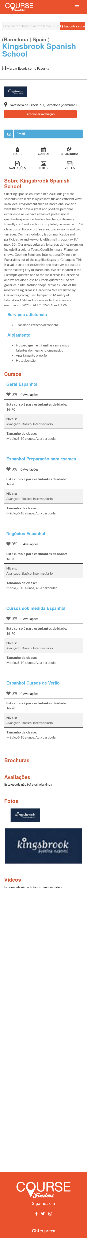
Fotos (43, 168)
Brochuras (70, 154)
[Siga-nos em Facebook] (36, 1213)
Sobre (17, 154)
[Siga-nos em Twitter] (43, 1213)
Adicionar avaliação (40, 114)
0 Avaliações (29, 394)
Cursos (43, 154)
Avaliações (17, 168)
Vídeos (70, 168)
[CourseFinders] (19, 7)
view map (69, 105)
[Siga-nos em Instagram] (50, 1213)
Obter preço (43, 1230)
